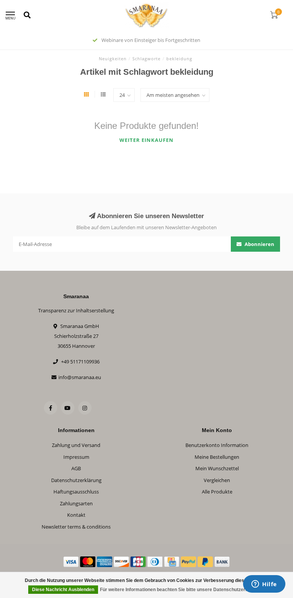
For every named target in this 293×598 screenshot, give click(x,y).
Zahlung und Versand (76, 445)
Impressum (76, 456)
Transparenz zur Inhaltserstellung (76, 310)
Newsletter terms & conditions (76, 526)
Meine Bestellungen (217, 456)
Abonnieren (258, 244)
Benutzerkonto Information (216, 445)
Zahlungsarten (76, 503)
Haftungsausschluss (76, 491)
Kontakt (76, 514)
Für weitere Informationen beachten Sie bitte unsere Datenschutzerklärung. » (183, 589)
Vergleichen (217, 480)
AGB (76, 468)
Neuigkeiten (113, 58)
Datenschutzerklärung (76, 480)
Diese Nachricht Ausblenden (63, 589)
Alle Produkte (217, 491)
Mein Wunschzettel (217, 468)
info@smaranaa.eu (79, 377)
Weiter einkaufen (146, 140)
